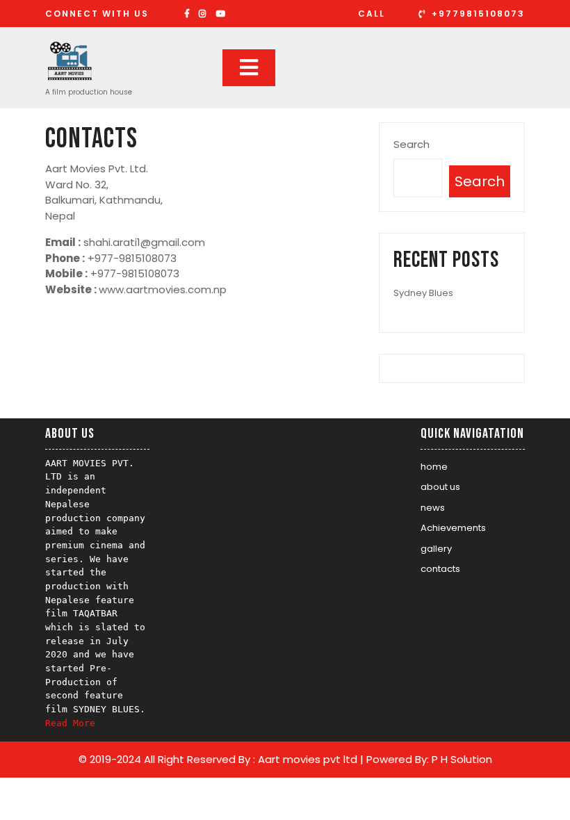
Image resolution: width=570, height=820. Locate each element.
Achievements (453, 527)
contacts (440, 568)
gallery (436, 548)
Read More (70, 723)
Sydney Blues (423, 293)
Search (411, 144)
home (434, 466)
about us (440, 486)
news (433, 507)
